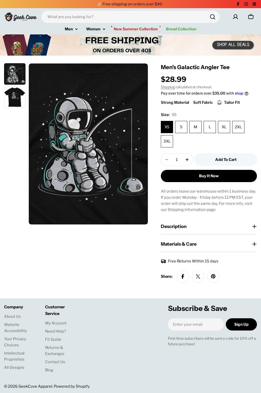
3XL (167, 141)
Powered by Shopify (72, 386)
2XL (238, 127)
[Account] (235, 17)
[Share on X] (198, 276)
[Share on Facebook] (183, 276)
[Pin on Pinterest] (213, 276)
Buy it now (209, 176)
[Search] (213, 17)
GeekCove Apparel (35, 386)
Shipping (168, 87)
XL (224, 127)
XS (167, 127)
